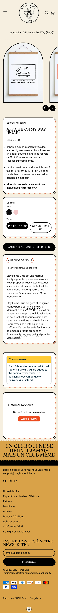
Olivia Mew (33, 306)
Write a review (29, 418)
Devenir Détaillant (13, 516)
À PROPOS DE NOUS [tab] (20, 260)
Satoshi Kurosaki (16, 122)
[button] (46, 13)
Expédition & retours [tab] (22, 268)
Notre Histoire (11, 491)
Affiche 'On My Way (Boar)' (38, 32)
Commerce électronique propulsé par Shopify (27, 573)
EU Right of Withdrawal (16, 531)
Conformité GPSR (13, 526)
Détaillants (9, 506)
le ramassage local (30, 334)
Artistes (7, 511)
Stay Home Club (21, 569)
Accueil (14, 32)
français (34, 598)
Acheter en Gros (12, 521)
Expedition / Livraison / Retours (21, 496)
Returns (7, 501)
